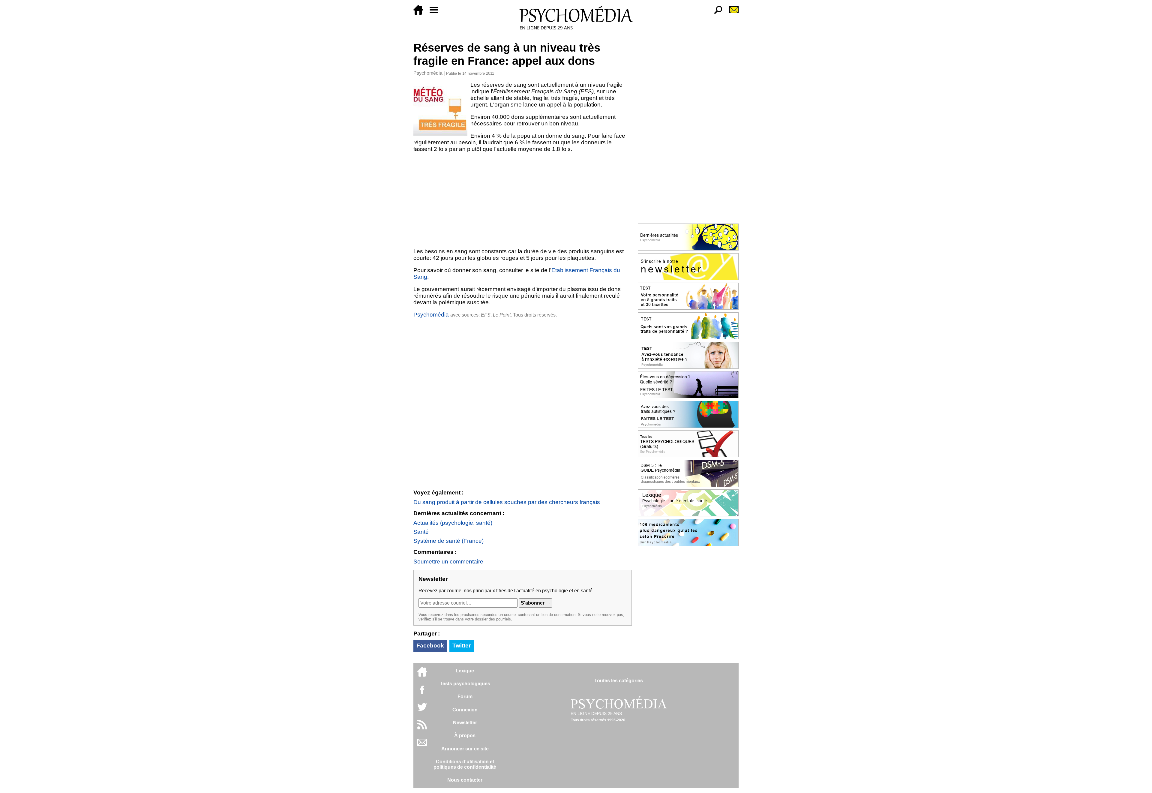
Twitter (461, 645)
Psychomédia (427, 73)
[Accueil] (420, 13)
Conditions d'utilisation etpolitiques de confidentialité (465, 764)
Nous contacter (464, 779)
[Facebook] (422, 692)
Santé (421, 532)
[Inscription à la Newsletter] (731, 13)
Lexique (465, 670)
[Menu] (436, 13)
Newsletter (465, 722)
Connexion (465, 709)
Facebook (430, 645)
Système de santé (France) (448, 541)
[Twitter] (422, 710)
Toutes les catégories (618, 680)
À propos (465, 735)
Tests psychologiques (465, 683)
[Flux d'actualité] (422, 727)
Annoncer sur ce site (465, 748)
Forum (465, 696)
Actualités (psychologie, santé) (452, 523)
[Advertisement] (522, 200)
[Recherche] (716, 13)
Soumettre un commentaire (448, 561)
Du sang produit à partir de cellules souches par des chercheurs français (506, 502)
